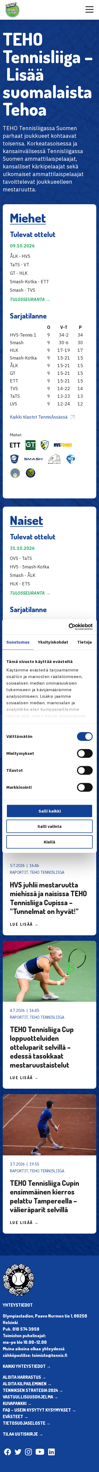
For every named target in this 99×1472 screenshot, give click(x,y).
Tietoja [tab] (84, 641)
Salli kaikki (49, 810)
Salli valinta (49, 826)
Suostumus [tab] (17, 641)
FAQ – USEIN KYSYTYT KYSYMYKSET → (39, 1410)
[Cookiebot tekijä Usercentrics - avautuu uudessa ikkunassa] (70, 626)
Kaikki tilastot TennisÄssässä (39, 417)
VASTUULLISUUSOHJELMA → (30, 1397)
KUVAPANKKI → (17, 1403)
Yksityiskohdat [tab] (53, 641)
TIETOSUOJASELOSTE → (27, 1423)
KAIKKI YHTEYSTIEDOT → (27, 1366)
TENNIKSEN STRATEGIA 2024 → (33, 1390)
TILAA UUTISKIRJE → (23, 1434)
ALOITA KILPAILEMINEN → (27, 1383)
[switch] (85, 753)
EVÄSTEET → (15, 1416)
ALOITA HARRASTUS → (24, 1377)
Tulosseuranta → (30, 299)
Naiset (26, 520)
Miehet (28, 218)
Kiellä (49, 841)
